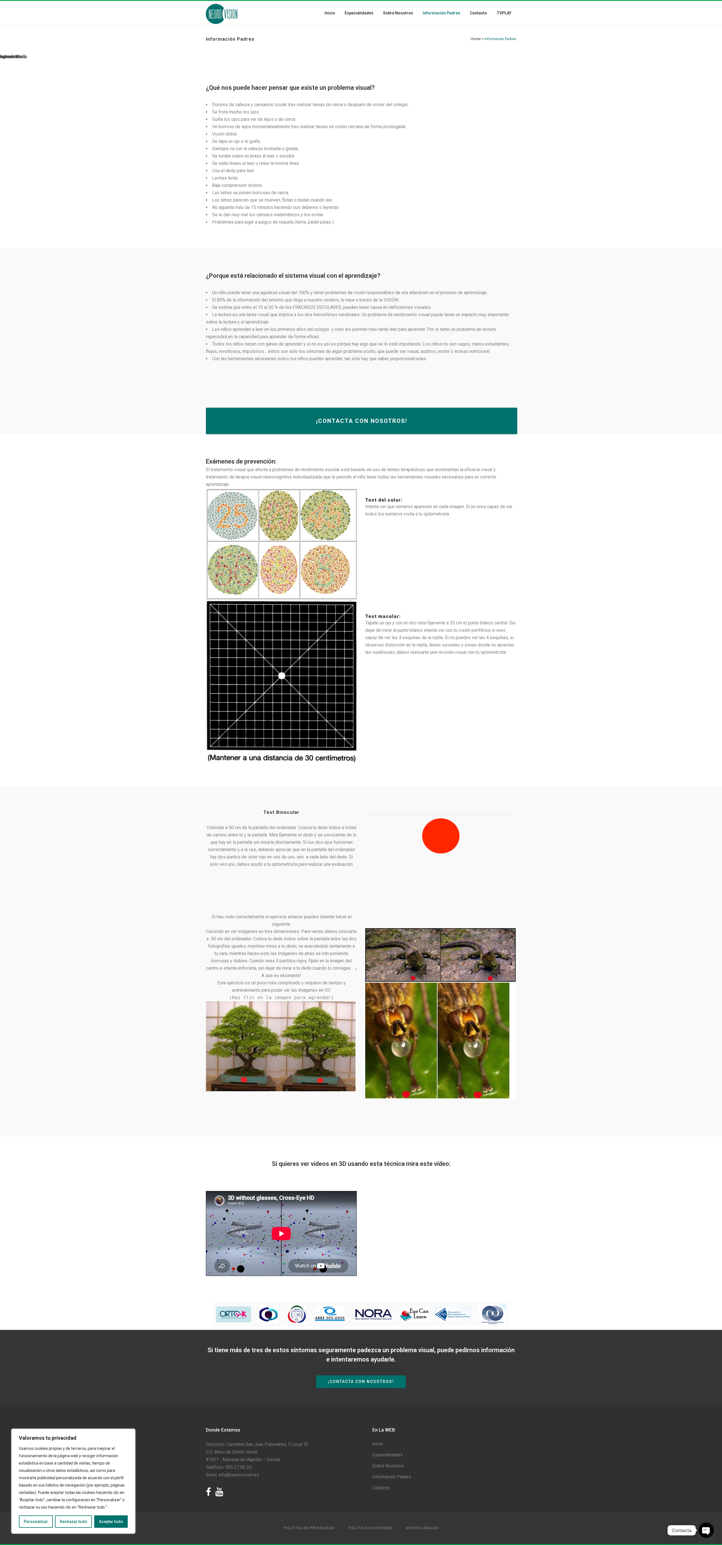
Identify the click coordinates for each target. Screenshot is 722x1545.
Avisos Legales (422, 1528)
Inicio (377, 1443)
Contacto (381, 1488)
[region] (73, 1481)
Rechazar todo (73, 1521)
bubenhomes (13, 56)
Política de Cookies (370, 1528)
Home (476, 39)
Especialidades (387, 1454)
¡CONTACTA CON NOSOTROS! (361, 421)
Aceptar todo (111, 1521)
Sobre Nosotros (388, 1465)
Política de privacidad (309, 1528)
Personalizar (36, 1521)
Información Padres (391, 1477)
